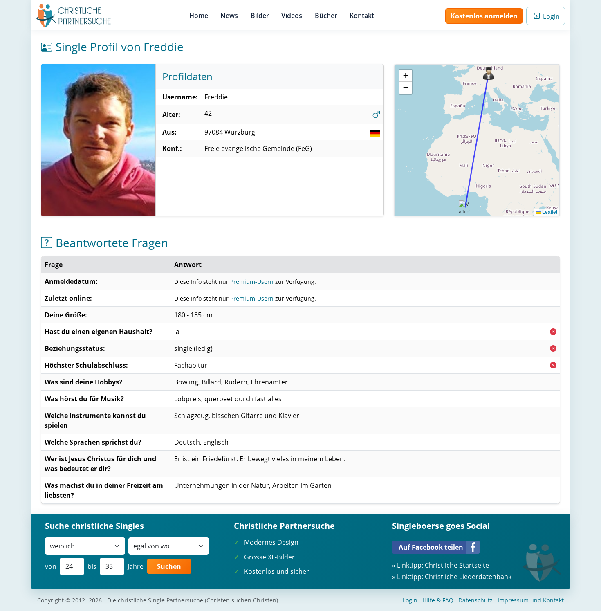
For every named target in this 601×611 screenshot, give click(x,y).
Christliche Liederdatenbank (468, 576)
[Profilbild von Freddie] (98, 140)
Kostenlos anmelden (484, 15)
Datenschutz (475, 600)
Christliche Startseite (457, 565)
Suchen (169, 566)
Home (198, 15)
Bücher (326, 15)
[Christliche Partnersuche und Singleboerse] (74, 16)
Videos (291, 15)
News (229, 15)
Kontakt (362, 15)
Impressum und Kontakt (531, 600)
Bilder (260, 15)
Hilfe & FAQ (437, 600)
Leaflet (549, 211)
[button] (488, 73)
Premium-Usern (252, 281)
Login (550, 16)
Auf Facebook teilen (431, 547)
